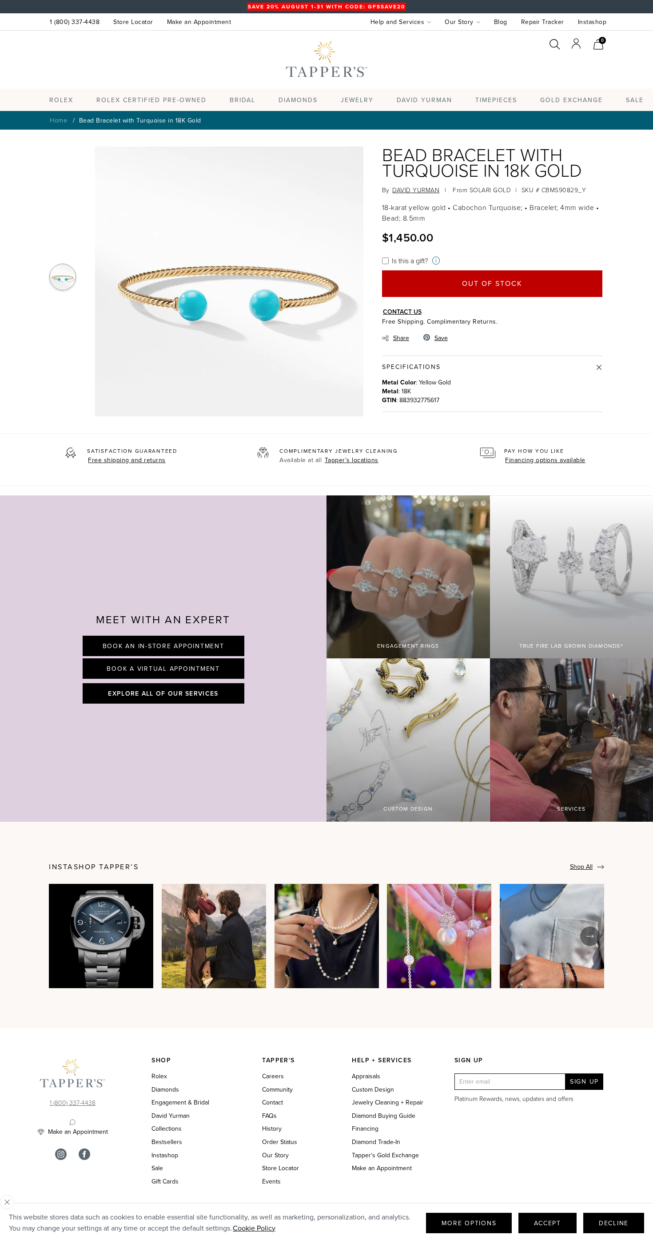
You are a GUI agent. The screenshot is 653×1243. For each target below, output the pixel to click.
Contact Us (402, 311)
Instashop (592, 22)
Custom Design (408, 809)
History (272, 1128)
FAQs (269, 1116)
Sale (157, 1168)
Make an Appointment (199, 22)
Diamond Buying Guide (383, 1116)
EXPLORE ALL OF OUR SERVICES (163, 693)
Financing (365, 1128)
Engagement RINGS (408, 646)
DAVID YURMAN (415, 190)
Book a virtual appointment (163, 668)
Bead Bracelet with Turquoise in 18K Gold (140, 120)
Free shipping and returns (127, 460)
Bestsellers (166, 1142)
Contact (272, 1102)
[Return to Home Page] (72, 1075)
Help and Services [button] (397, 22)
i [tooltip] (436, 260)
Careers (273, 1076)
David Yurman (170, 1116)
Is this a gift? (410, 260)
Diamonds (298, 100)
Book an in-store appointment (163, 646)
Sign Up (584, 1081)
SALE (635, 100)
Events (271, 1181)
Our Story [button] (459, 22)
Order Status (279, 1142)
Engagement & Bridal (180, 1102)
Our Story (275, 1155)
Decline (614, 1223)
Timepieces (496, 100)
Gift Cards (165, 1181)
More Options (469, 1223)
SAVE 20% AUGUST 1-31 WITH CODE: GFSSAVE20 (326, 7)
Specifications (411, 367)
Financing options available (545, 460)
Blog (500, 22)
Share (401, 338)
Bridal (242, 100)
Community (277, 1089)
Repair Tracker (542, 22)
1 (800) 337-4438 (75, 22)
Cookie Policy (254, 1228)
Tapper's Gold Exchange (385, 1155)
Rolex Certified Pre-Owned (151, 100)
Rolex (570, 67)
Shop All (581, 866)
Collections (166, 1128)
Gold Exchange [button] (571, 100)
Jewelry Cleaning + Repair (387, 1102)
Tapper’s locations (351, 460)
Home (58, 120)
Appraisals (366, 1076)
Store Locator (133, 22)
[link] (598, 43)
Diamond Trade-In (376, 1142)
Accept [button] (547, 1223)
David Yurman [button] (424, 100)
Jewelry (357, 100)
